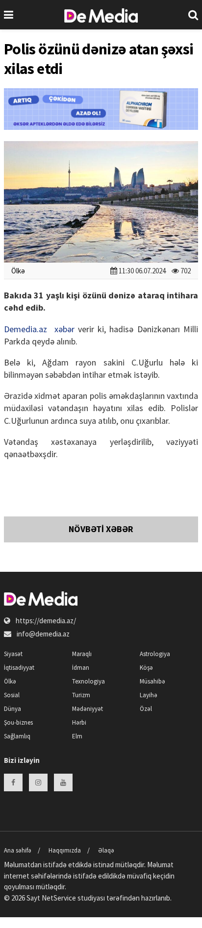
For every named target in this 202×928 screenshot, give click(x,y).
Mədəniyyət (87, 709)
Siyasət (13, 654)
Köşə (146, 667)
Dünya (12, 709)
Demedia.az (25, 329)
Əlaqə (106, 850)
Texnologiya (88, 681)
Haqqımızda (65, 850)
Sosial (12, 695)
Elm (77, 736)
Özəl (146, 709)
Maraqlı (82, 654)
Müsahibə (152, 681)
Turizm (81, 695)
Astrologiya (155, 654)
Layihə (148, 695)
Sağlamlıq (17, 736)
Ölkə (18, 270)
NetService (59, 898)
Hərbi (79, 722)
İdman (80, 667)
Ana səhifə (17, 850)
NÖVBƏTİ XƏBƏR (101, 529)
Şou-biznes (18, 722)
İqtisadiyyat (19, 667)
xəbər (64, 329)
